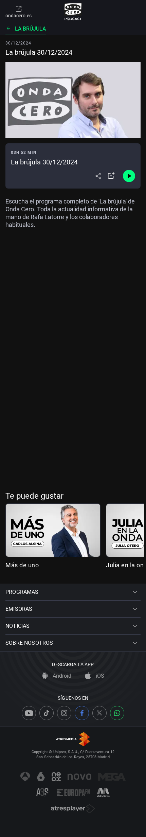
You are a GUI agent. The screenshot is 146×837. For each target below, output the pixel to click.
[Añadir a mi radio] (111, 176)
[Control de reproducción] (129, 176)
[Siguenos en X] (99, 713)
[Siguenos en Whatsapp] (117, 713)
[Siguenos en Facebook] (82, 713)
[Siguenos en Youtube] (29, 713)
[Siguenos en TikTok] (46, 713)
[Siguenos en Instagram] (64, 713)
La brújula (30, 28)
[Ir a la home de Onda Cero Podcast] (73, 11)
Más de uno (22, 565)
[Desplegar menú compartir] (98, 176)
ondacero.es (18, 15)
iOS (99, 676)
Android (61, 676)
